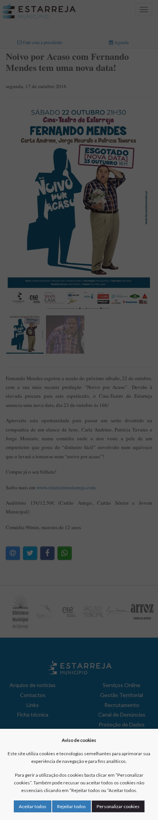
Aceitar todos (32, 806)
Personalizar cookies (118, 806)
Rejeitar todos (71, 806)
